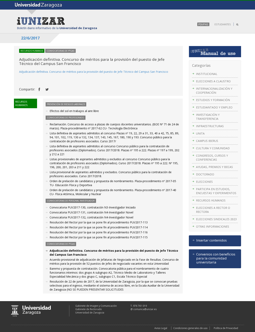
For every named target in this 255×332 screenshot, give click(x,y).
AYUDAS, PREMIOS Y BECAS (214, 167)
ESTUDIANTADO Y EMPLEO (214, 107)
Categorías (201, 65)
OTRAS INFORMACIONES (212, 226)
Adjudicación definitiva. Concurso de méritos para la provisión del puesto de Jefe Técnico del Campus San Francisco (93, 72)
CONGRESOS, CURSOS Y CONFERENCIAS (212, 157)
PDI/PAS (203, 24)
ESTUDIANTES (223, 24)
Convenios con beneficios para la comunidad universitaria (215, 258)
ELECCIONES (204, 182)
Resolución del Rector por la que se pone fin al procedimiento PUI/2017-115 (99, 237)
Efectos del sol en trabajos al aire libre (74, 111)
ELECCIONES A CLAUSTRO (213, 81)
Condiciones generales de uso (190, 328)
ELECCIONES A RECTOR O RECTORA (213, 210)
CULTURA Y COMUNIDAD (213, 148)
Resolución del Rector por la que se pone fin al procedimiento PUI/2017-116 (99, 232)
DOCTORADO (205, 174)
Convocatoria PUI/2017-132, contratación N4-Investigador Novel (91, 217)
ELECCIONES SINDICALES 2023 (216, 219)
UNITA (200, 133)
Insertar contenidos (211, 240)
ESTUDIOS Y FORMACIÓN (213, 100)
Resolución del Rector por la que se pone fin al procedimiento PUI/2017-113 (99, 222)
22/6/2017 (30, 38)
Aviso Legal (160, 328)
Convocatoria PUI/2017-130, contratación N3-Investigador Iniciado (93, 207)
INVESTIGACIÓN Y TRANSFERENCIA (208, 117)
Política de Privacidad (226, 328)
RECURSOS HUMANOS (211, 200)
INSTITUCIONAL (206, 74)
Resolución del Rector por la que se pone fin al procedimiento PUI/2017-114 (99, 227)
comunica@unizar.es (145, 309)
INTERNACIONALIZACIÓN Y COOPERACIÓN (214, 90)
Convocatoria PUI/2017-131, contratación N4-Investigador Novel (91, 212)
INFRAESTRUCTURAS (210, 126)
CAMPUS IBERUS (207, 141)
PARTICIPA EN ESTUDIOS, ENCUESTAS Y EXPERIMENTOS (216, 191)
